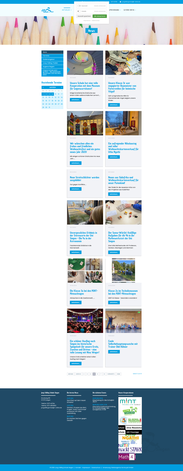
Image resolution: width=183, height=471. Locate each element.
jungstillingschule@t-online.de (131, 2)
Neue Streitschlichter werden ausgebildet (84, 179)
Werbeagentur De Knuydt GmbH (122, 468)
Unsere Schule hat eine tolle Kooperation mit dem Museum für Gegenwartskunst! (85, 85)
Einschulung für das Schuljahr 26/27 (103, 401)
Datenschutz (96, 468)
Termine (46, 56)
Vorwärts (111, 374)
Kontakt (78, 468)
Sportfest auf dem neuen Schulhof (76, 401)
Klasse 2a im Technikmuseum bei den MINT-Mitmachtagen (123, 292)
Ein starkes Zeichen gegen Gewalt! (76, 419)
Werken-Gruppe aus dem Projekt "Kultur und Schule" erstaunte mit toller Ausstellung (76, 410)
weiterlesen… (75, 100)
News (45, 52)
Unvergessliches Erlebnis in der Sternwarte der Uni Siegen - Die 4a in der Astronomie (83, 237)
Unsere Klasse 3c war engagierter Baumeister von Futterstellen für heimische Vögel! (122, 87)
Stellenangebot (49, 59)
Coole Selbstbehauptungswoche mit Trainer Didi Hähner (123, 344)
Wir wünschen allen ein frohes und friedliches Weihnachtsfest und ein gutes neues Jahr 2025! (85, 148)
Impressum (86, 468)
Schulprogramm (113, 10)
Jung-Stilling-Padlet (50, 63)
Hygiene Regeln (48, 67)
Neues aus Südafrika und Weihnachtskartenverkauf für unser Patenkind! (123, 180)
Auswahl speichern (84, 16)
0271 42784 (114, 2)
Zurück (78, 374)
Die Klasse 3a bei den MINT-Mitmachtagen (84, 292)
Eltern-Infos (130, 10)
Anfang (70, 374)
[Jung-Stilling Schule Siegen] (47, 10)
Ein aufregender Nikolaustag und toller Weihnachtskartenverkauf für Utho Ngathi (123, 148)
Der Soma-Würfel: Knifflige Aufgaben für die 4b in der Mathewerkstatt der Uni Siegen (122, 237)
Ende (118, 374)
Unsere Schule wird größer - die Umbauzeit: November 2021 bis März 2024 (52, 72)
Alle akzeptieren (99, 16)
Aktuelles (67, 10)
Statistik (84, 11)
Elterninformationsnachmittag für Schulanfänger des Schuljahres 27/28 (104, 408)
